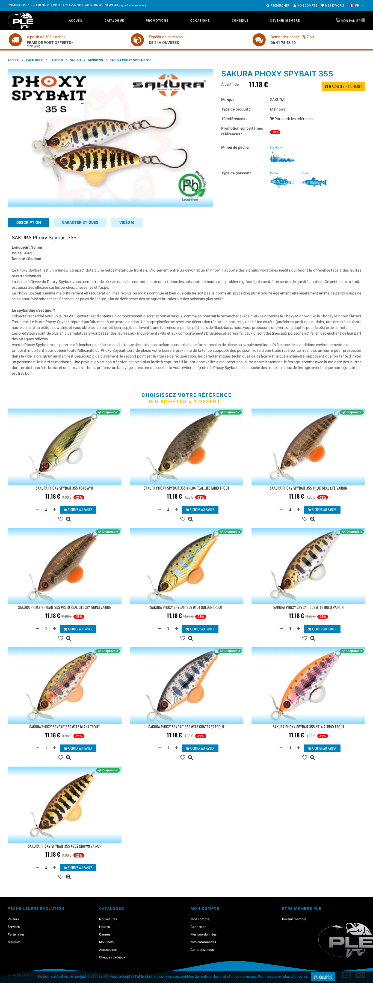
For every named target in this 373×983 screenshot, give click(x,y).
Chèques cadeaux (112, 957)
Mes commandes (203, 942)
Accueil (76, 20)
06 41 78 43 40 (106, 5)
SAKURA (75, 60)
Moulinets (106, 942)
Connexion (198, 927)
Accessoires (108, 950)
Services (14, 927)
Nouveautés (108, 919)
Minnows (95, 60)
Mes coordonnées (204, 934)
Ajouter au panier (79, 509)
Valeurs (13, 919)
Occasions (200, 20)
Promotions (157, 20)
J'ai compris (323, 977)
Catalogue (114, 20)
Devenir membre (285, 20)
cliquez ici (299, 976)
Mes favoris (334, 5)
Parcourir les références (294, 119)
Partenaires (16, 934)
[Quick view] (68, 518)
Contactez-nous (202, 950)
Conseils (240, 20)
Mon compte (306, 5)
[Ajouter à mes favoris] (60, 518)
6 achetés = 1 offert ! (345, 86)
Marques (14, 942)
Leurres (56, 60)
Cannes (104, 934)
